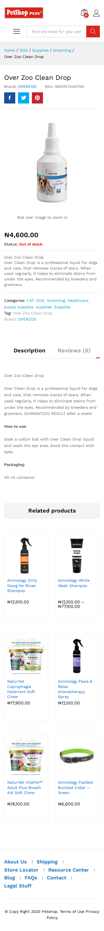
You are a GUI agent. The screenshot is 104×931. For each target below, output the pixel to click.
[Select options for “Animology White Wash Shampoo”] (75, 571)
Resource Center (68, 870)
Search (93, 31)
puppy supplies (18, 307)
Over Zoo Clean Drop (32, 313)
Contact (56, 878)
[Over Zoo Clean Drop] (9, 98)
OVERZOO (27, 86)
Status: (11, 244)
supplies (44, 307)
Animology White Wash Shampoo (74, 583)
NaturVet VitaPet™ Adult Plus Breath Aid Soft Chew (24, 787)
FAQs (31, 878)
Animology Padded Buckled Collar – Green (75, 787)
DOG (40, 300)
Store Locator (21, 870)
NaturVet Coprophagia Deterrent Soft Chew (21, 689)
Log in (96, 16)
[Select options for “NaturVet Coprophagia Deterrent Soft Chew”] (25, 672)
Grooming (56, 300)
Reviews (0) (74, 350)
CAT (30, 300)
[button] (25, 571)
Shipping (47, 862)
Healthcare (77, 300)
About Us (15, 862)
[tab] (29, 353)
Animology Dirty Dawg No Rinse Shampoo (22, 585)
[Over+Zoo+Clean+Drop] (23, 98)
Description (29, 350)
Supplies (62, 307)
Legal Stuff (18, 886)
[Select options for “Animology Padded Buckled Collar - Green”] (75, 773)
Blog (9, 878)
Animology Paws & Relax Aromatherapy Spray (75, 689)
